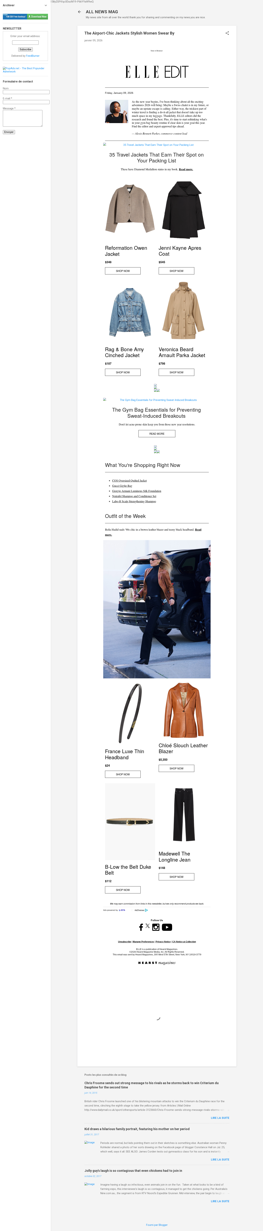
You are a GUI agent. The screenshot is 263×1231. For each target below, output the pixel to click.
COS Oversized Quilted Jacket (129, 480)
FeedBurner (33, 55)
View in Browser (157, 51)
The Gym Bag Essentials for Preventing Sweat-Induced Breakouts (156, 412)
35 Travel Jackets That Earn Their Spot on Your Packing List (156, 157)
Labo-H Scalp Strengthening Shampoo (134, 501)
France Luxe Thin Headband (124, 754)
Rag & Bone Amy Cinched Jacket (124, 352)
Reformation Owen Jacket (126, 250)
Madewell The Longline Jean (175, 856)
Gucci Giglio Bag (122, 485)
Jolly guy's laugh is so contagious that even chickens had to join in (133, 1171)
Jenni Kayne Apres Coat (180, 250)
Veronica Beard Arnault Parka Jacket (182, 352)
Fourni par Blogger (157, 1225)
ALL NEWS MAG (102, 11)
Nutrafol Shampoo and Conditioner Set (134, 496)
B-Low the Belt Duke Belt (128, 869)
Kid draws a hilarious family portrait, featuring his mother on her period (137, 1129)
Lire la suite (220, 1118)
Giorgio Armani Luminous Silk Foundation (136, 491)
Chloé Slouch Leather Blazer (183, 748)
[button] (227, 33)
